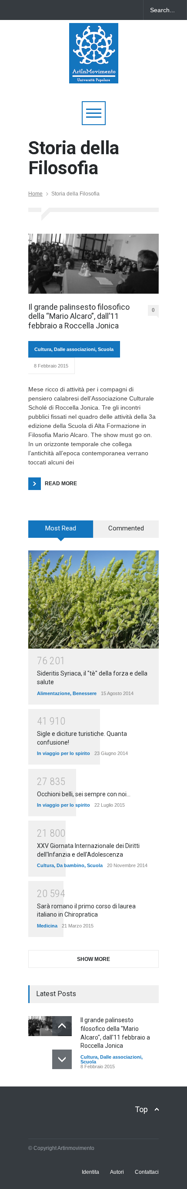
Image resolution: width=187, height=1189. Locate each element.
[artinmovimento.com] (93, 72)
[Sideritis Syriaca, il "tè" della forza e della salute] (93, 599)
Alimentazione (53, 693)
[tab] (61, 532)
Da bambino (70, 865)
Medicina (47, 925)
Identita (90, 1172)
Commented (126, 528)
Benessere (85, 693)
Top (141, 1109)
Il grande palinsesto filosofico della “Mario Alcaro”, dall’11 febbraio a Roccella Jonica (79, 316)
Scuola (106, 349)
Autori (117, 1172)
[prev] (62, 1026)
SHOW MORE (93, 959)
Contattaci (147, 1172)
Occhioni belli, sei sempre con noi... (83, 794)
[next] (62, 1059)
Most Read (60, 528)
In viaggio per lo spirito (63, 753)
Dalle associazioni (74, 349)
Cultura (42, 349)
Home (35, 194)
